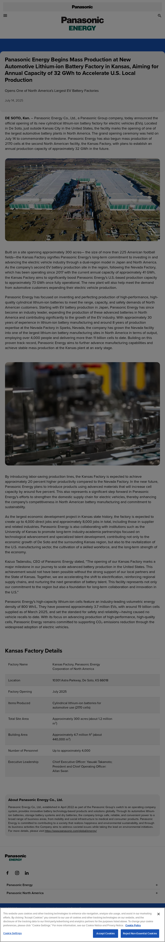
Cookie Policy (133, 925)
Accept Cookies (105, 933)
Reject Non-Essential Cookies (140, 933)
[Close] (158, 914)
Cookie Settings (12, 933)
